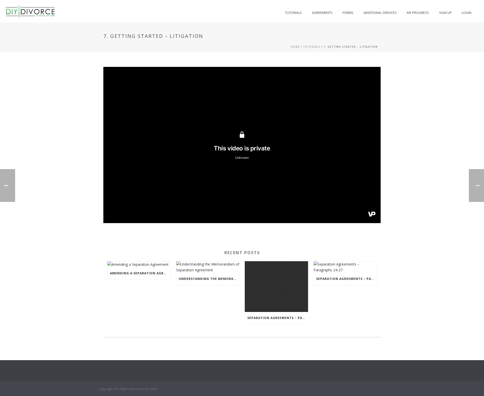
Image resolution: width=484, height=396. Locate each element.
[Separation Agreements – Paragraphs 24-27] (345, 267)
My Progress (418, 12)
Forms (348, 12)
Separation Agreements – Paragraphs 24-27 (346, 279)
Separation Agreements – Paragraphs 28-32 (277, 318)
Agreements (322, 12)
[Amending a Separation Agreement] (139, 264)
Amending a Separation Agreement (140, 273)
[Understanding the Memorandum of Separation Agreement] (207, 267)
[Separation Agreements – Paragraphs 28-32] (276, 286)
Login (466, 12)
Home (295, 46)
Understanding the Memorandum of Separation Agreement (209, 279)
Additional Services (380, 12)
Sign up (445, 12)
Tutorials (293, 12)
